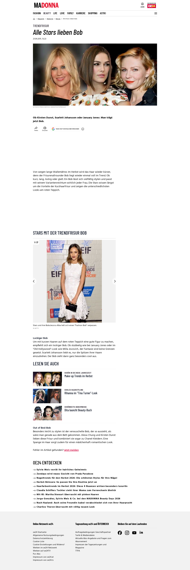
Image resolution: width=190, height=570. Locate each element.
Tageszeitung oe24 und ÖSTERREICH (92, 523)
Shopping (92, 13)
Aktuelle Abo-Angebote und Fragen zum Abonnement (93, 540)
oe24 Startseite (39, 532)
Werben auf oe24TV (42, 551)
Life (55, 13)
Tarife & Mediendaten (85, 535)
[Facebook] (120, 533)
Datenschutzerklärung (43, 538)
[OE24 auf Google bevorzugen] (82, 129)
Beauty (47, 13)
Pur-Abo (36, 554)
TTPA (77, 551)
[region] (74, 286)
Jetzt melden (71, 450)
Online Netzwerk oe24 (43, 523)
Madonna (50, 19)
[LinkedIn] (141, 533)
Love (62, 13)
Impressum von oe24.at (43, 557)
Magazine (41, 19)
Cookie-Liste (38, 541)
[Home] (34, 19)
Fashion (37, 13)
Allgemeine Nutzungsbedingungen (48, 535)
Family (70, 13)
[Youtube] (134, 533)
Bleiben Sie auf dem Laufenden (132, 523)
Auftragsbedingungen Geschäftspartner (93, 532)
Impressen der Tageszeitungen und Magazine (90, 546)
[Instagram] (127, 533)
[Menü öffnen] (155, 13)
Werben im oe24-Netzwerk (45, 547)
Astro (103, 13)
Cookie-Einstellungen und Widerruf (48, 544)
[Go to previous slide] (33, 281)
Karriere (80, 13)
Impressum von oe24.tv (43, 560)
